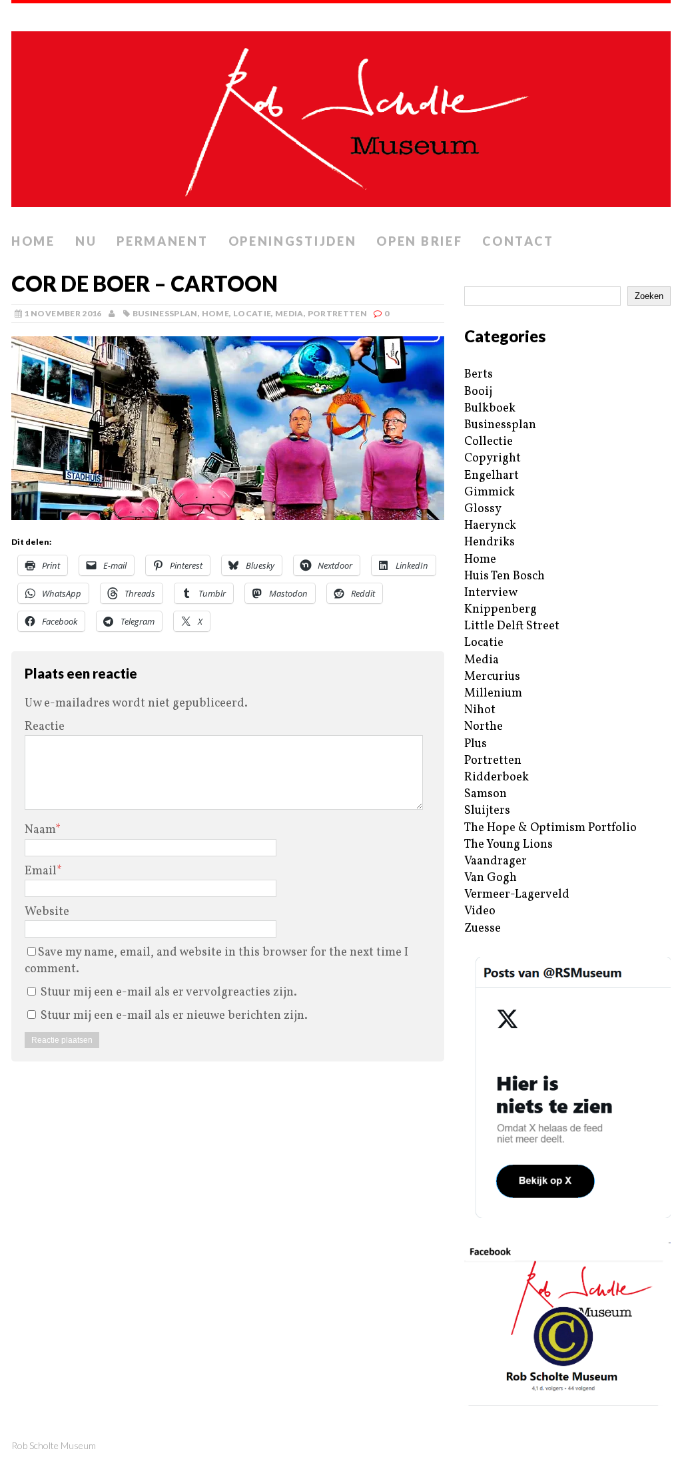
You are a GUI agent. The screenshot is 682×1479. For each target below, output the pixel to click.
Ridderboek (496, 777)
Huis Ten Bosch (504, 576)
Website (47, 912)
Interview (490, 593)
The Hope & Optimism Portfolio (550, 828)
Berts (478, 374)
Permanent (162, 241)
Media (289, 313)
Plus (475, 744)
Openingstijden (292, 241)
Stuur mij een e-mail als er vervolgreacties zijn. (169, 992)
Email (41, 871)
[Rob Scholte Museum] (341, 115)
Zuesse (482, 928)
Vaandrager (495, 861)
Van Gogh (490, 878)
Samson (485, 794)
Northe (483, 727)
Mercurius (492, 677)
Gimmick (489, 492)
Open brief (419, 241)
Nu (86, 241)
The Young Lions (508, 844)
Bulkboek (489, 408)
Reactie (45, 727)
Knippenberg (500, 609)
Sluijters (487, 810)
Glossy (483, 509)
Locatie (252, 313)
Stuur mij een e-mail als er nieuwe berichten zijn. (174, 1016)
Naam (40, 830)
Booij (478, 392)
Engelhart (491, 475)
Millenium (493, 693)
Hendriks (489, 542)
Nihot (480, 710)
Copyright (492, 458)
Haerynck (490, 525)
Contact (517, 241)
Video (480, 911)
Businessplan (165, 313)
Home (33, 241)
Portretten (338, 313)
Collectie (488, 442)
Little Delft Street (511, 626)
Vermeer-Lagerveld (516, 894)
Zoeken (649, 296)
